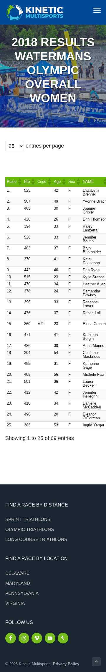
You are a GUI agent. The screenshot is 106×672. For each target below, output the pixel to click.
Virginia (15, 603)
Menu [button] (90, 10)
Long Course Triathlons (36, 539)
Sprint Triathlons (27, 519)
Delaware (17, 573)
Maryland (17, 583)
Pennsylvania (22, 593)
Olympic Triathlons (29, 529)
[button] (19, 181)
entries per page (45, 146)
